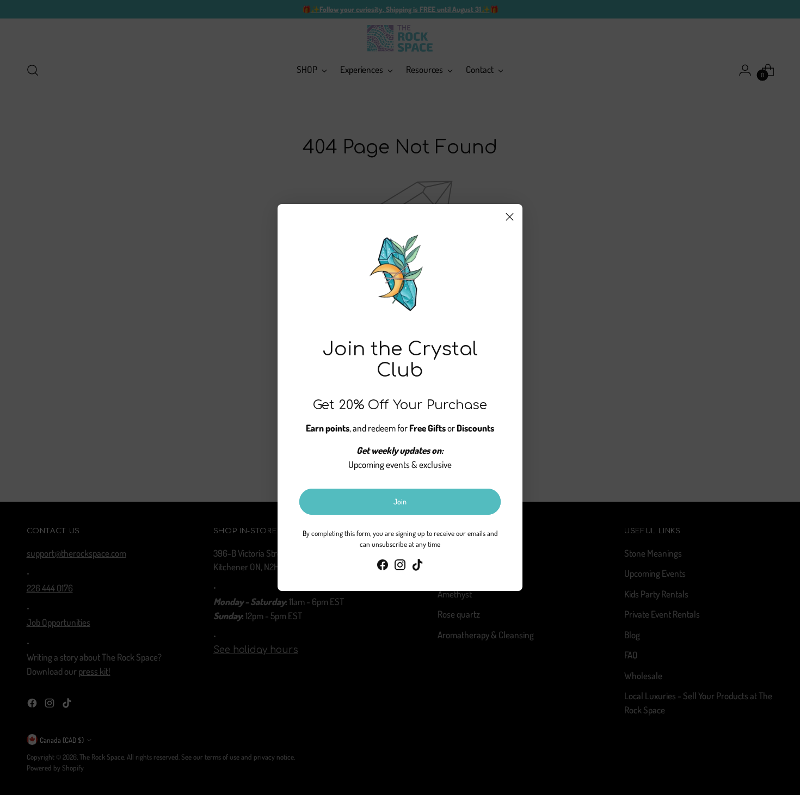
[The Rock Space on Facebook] (382, 566)
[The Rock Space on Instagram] (400, 566)
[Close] (509, 216)
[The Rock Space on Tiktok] (417, 566)
